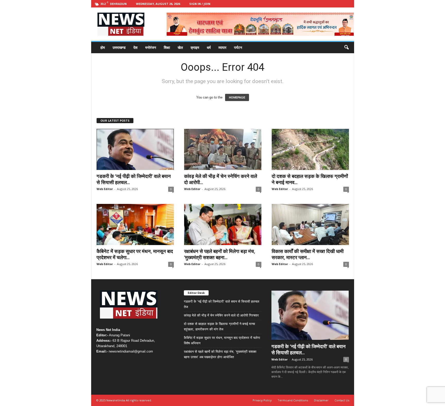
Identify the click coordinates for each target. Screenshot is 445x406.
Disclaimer (321, 400)
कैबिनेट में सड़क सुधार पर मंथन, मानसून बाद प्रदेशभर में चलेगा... (135, 254)
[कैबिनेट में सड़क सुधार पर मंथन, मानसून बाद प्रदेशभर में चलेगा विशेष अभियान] (135, 224)
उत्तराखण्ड (119, 47)
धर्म (209, 47)
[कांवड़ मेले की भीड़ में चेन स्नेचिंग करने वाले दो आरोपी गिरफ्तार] (222, 149)
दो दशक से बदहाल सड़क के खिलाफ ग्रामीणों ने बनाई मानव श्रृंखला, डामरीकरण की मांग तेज (219, 326)
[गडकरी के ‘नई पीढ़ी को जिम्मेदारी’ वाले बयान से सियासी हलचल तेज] (135, 149)
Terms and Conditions (293, 400)
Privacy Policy (262, 400)
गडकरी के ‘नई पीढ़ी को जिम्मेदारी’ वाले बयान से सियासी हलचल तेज (221, 304)
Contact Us (342, 400)
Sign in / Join (199, 4)
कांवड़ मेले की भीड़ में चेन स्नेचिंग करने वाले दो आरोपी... (220, 179)
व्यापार (222, 47)
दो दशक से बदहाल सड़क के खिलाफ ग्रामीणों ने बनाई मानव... (310, 179)
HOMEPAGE (237, 97)
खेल (180, 47)
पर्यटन (238, 47)
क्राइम (195, 47)
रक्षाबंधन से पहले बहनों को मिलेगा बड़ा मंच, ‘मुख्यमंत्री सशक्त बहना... (219, 254)
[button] (346, 47)
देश (135, 47)
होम (102, 47)
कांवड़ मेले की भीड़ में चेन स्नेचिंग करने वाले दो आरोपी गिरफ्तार (221, 315)
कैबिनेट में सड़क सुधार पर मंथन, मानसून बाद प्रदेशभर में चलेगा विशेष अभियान (222, 340)
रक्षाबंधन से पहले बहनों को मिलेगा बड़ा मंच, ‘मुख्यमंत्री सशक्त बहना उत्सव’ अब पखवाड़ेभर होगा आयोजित (220, 354)
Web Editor (105, 189)
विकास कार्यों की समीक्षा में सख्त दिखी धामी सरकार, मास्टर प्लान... (308, 254)
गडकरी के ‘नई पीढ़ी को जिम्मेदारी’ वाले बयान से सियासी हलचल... (134, 179)
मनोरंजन (150, 47)
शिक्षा (167, 47)
